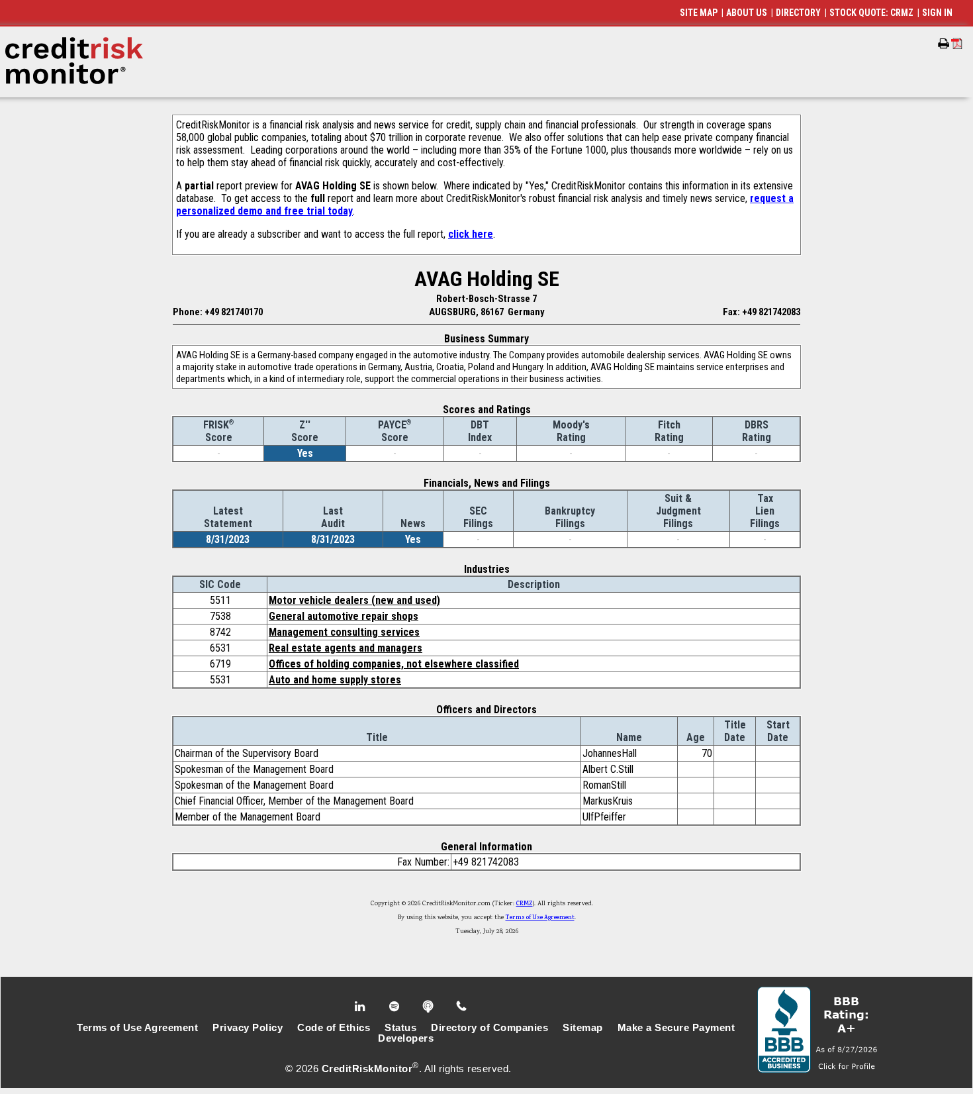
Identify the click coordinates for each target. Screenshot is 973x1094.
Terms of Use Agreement (540, 917)
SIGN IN (937, 12)
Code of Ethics (333, 1027)
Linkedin (361, 1007)
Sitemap (583, 1027)
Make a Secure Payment (676, 1027)
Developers (406, 1038)
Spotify (395, 1007)
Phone (462, 1007)
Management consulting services (344, 632)
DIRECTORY (798, 12)
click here (470, 234)
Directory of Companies (489, 1027)
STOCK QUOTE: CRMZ (871, 12)
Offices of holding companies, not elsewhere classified (394, 664)
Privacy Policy (247, 1027)
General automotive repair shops (343, 616)
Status (400, 1027)
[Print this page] (943, 44)
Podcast (429, 1007)
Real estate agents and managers (345, 648)
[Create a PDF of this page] (956, 43)
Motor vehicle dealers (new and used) (354, 600)
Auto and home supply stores (335, 679)
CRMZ (524, 904)
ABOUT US (746, 12)
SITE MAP (699, 12)
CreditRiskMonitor (367, 1069)
